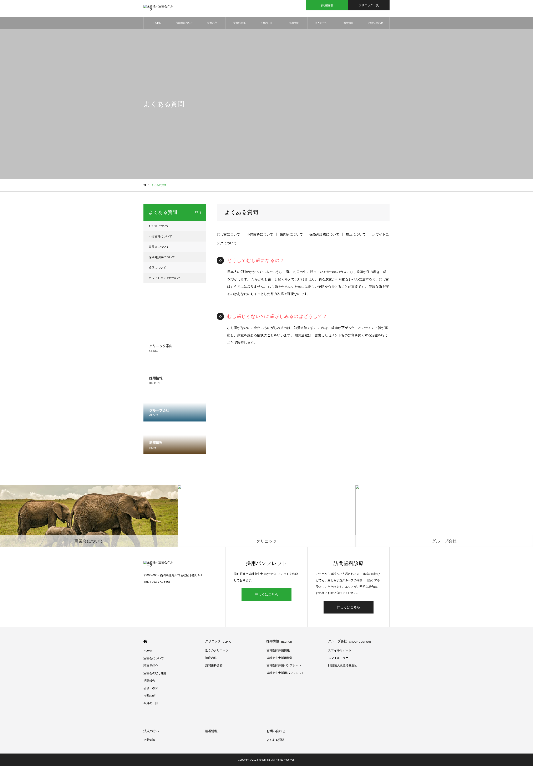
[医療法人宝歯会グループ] (159, 8)
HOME (157, 22)
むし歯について (228, 234)
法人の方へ (321, 22)
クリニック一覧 (369, 5)
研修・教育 (150, 688)
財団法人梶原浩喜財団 (342, 665)
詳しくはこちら (266, 594)
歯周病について (291, 234)
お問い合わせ (375, 22)
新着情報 (349, 22)
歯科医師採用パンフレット (283, 665)
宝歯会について (184, 22)
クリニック (218, 641)
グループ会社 (349, 641)
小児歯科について (260, 234)
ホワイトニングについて (165, 278)
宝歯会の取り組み (155, 673)
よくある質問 (275, 739)
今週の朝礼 (239, 22)
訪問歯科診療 (214, 665)
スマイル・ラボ (338, 657)
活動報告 (149, 680)
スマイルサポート (339, 650)
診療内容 (212, 22)
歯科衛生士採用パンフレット (285, 672)
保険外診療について (324, 234)
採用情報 (327, 5)
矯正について (356, 234)
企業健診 (149, 739)
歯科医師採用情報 (278, 650)
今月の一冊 (266, 22)
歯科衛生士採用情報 (279, 657)
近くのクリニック (216, 650)
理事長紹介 (150, 665)
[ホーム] (144, 185)
